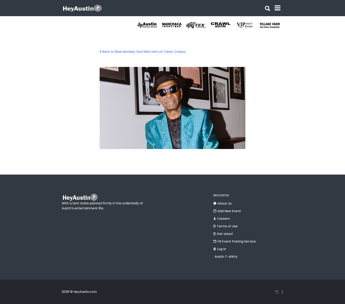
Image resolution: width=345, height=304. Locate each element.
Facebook (282, 292)
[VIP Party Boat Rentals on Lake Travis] (247, 25)
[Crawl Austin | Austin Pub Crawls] (223, 25)
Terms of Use (227, 226)
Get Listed (225, 233)
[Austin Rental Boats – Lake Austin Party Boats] (149, 25)
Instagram (277, 292)
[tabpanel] (272, 25)
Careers (223, 218)
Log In (221, 249)
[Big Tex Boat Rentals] (198, 25)
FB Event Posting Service (236, 241)
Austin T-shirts (226, 256)
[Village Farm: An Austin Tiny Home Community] (272, 25)
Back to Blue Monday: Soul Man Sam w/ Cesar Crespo (144, 51)
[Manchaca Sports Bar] (174, 25)
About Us (224, 203)
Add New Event (229, 211)
